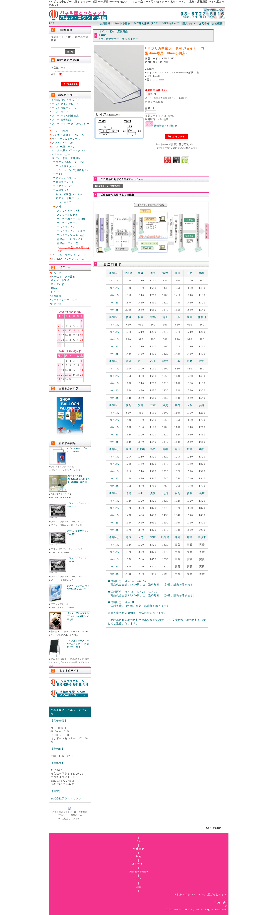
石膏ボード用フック (67, 198)
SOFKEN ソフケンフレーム (67, 259)
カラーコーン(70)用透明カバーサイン (71, 172)
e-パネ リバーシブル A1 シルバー (77, 450)
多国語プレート (64, 182)
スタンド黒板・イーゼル (70, 162)
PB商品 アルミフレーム (65, 100)
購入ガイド (189, 23)
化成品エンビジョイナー (71, 239)
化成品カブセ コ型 (68, 243)
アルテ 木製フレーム (63, 108)
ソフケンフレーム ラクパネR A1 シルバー (78, 587)
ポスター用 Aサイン (63, 146)
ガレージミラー (64, 202)
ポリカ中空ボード (67, 223)
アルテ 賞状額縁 (61, 120)
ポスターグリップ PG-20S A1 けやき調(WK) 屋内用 (78, 616)
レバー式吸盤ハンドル (68, 194)
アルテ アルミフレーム (65, 104)
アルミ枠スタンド (66, 166)
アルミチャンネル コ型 (70, 235)
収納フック (62, 190)
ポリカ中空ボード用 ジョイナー (73, 249)
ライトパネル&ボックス (65, 139)
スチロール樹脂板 (67, 215)
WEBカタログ (170, 23)
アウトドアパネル (62, 142)
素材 (58, 206)
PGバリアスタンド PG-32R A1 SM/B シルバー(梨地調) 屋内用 (78, 479)
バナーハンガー (60, 154)
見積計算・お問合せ (165, 126)
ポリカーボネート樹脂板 (71, 219)
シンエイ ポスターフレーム (67, 135)
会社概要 (217, 23)
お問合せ (204, 23)
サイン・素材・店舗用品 (66, 158)
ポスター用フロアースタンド (68, 150)
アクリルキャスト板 (68, 210)
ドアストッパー (64, 186)
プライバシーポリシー (64, 300)
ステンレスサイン (66, 178)
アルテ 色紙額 (59, 131)
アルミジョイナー (67, 227)
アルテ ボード (59, 112)
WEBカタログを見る (63, 276)
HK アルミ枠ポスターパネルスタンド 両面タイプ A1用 (78, 644)
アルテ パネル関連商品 (65, 116)
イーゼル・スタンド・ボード (68, 255)
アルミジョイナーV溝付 (71, 231)
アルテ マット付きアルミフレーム (69, 125)
